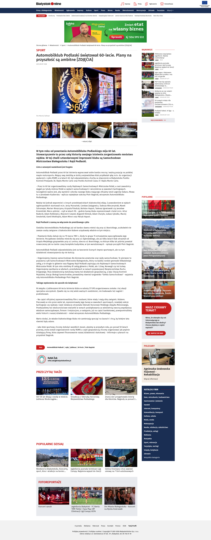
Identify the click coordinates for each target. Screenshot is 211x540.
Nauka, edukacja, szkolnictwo (156, 427)
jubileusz (73, 347)
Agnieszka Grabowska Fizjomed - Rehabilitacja (157, 371)
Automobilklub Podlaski (55, 347)
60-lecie (81, 347)
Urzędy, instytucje (151, 450)
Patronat (96, 526)
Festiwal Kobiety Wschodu (143, 15)
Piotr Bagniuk (90, 347)
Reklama (147, 435)
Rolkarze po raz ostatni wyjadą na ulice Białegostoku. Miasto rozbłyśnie (163, 93)
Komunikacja (169, 4)
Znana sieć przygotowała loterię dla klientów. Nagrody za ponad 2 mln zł (120, 398)
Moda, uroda (149, 420)
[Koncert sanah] (53, 496)
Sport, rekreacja (150, 442)
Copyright (106, 531)
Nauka (117, 10)
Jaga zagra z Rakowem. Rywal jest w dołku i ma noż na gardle (163, 74)
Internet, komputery (152, 408)
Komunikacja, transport (153, 412)
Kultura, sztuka (150, 416)
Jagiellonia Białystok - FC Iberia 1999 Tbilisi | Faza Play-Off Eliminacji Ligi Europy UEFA (85, 509)
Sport (96, 10)
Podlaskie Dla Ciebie (63, 15)
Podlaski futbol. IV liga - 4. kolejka (164, 112)
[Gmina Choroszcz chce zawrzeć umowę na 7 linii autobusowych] (121, 458)
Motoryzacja (141, 10)
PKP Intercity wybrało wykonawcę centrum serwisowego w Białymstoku (163, 84)
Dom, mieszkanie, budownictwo (156, 397)
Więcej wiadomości (157, 120)
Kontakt (110, 526)
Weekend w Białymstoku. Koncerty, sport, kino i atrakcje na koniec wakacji (52, 470)
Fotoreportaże (49, 482)
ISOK (124, 526)
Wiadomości (59, 10)
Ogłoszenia (153, 4)
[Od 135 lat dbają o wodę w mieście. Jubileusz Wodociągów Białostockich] (52, 386)
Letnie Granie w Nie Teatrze (124, 15)
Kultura (89, 10)
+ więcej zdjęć (87, 141)
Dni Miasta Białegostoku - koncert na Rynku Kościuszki (119, 507)
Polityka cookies (95, 531)
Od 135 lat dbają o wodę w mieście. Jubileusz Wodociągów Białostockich (52, 398)
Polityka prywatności (80, 531)
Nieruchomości (128, 10)
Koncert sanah (45, 506)
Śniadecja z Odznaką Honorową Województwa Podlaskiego (85, 398)
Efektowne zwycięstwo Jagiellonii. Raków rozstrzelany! (163, 56)
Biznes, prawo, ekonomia (154, 393)
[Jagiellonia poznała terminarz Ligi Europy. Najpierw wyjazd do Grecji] (87, 458)
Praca (103, 10)
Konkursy (52, 15)
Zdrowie (151, 10)
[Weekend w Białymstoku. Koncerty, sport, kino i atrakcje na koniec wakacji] (52, 458)
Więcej (169, 10)
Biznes (110, 10)
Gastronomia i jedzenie (153, 401)
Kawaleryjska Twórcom (106, 15)
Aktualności (158, 88)
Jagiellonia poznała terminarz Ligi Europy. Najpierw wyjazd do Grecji (86, 470)
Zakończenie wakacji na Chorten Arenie (84, 15)
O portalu (78, 526)
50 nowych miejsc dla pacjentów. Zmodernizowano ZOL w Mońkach (164, 102)
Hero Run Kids (158, 15)
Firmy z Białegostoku (44, 10)
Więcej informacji (151, 379)
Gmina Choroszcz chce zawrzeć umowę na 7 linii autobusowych (119, 470)
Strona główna (41, 45)
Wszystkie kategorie (152, 457)
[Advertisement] (86, 421)
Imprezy (127, 4)
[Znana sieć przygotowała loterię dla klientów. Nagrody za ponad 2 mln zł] (121, 386)
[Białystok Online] (48, 4)
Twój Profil (132, 526)
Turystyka (160, 10)
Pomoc (118, 526)
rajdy (67, 347)
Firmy (140, 4)
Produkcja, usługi (151, 431)
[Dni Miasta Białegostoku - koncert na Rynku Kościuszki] (119, 496)
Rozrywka (148, 439)
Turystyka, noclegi (151, 446)
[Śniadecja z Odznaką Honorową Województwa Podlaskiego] (87, 386)
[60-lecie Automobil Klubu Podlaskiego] (48, 130)
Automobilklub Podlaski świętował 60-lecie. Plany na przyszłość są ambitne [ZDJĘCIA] (100, 45)
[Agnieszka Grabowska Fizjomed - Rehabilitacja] (158, 357)
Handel (147, 405)
